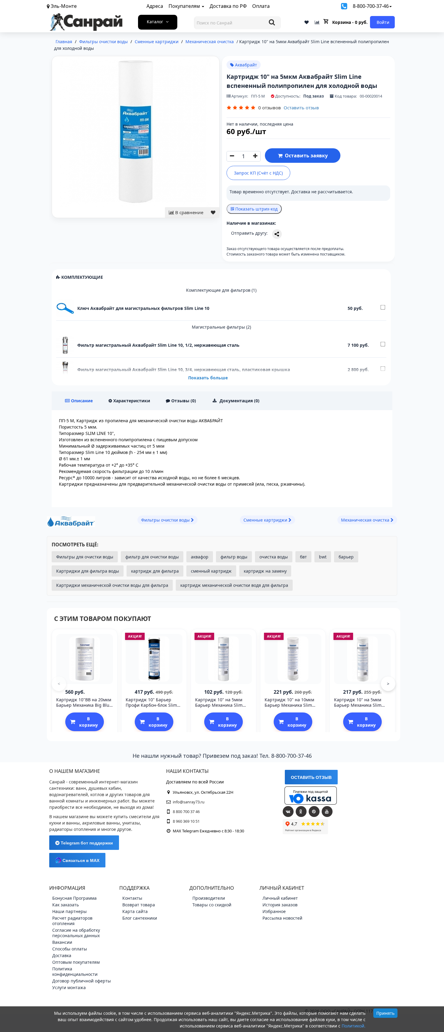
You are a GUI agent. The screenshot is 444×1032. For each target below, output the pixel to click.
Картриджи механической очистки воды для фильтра (112, 585)
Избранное (274, 911)
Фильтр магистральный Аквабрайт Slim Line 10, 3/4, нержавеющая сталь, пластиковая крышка (183, 369)
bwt (323, 557)
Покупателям (185, 6)
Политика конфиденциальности (75, 971)
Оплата (261, 6)
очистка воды (273, 557)
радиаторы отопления (72, 829)
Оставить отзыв (301, 107)
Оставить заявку (305, 155)
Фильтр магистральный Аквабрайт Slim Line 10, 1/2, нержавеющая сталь (158, 345)
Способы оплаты (69, 949)
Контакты (132, 898)
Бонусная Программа (74, 898)
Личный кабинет (280, 898)
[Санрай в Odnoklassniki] (301, 811)
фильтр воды (233, 557)
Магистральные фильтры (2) (221, 327)
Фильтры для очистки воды (84, 557)
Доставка (61, 955)
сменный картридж (211, 571)
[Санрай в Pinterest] (314, 811)
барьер (346, 557)
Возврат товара (138, 905)
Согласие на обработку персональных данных (76, 932)
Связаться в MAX (80, 860)
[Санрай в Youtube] (327, 811)
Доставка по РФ (228, 6)
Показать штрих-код (256, 209)
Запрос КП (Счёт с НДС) (258, 173)
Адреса (154, 6)
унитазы (131, 823)
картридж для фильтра (155, 571)
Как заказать (65, 905)
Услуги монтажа (69, 987)
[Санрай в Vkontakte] (288, 811)
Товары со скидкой (211, 905)
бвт (303, 557)
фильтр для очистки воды (152, 557)
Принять (385, 1013)
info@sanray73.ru (188, 802)
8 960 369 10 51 (186, 821)
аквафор (199, 557)
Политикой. (353, 1026)
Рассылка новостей (282, 918)
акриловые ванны (101, 823)
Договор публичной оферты (81, 981)
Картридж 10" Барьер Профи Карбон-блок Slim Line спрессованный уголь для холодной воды (153, 708)
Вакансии (62, 942)
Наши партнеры (69, 911)
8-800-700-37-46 (371, 6)
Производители (208, 898)
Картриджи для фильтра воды (87, 571)
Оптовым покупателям (76, 962)
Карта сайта (135, 911)
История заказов (280, 905)
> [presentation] (388, 683)
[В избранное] (213, 212)
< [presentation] (59, 683)
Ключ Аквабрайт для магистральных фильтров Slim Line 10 (143, 308)
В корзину (88, 722)
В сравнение (188, 212)
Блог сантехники (139, 918)
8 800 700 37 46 (186, 811)
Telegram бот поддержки (86, 843)
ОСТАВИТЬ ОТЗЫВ (311, 777)
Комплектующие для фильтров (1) (221, 290)
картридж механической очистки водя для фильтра (234, 585)
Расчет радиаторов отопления (72, 920)
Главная (64, 41)
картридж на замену (265, 571)
